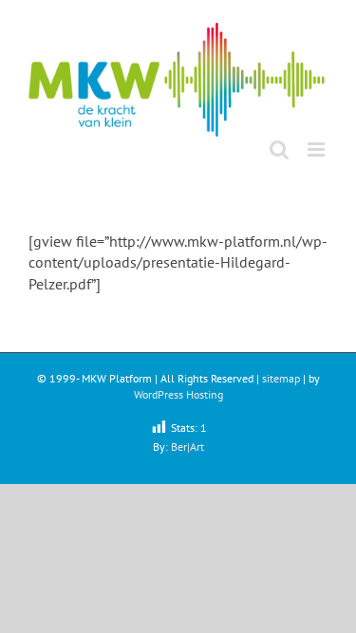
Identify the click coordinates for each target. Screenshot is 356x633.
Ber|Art (187, 446)
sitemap (281, 378)
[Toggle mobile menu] (318, 149)
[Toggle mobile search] (279, 149)
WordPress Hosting (178, 394)
